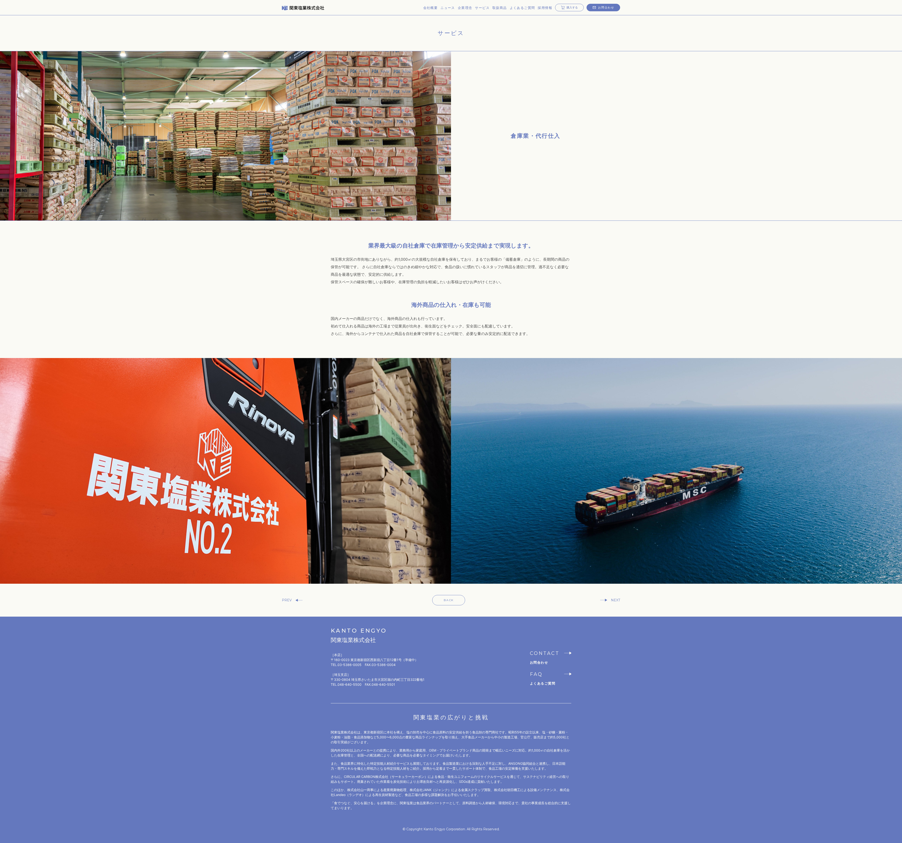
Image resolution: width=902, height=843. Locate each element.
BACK (449, 600)
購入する (572, 7)
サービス (482, 8)
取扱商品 (499, 8)
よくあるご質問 (522, 8)
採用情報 (545, 8)
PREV (287, 600)
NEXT (615, 600)
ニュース (447, 8)
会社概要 (430, 8)
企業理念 (465, 8)
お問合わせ (606, 7)
